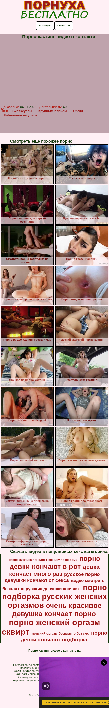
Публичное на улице (20, 115)
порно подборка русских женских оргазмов (54, 596)
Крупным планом (52, 111)
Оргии (78, 111)
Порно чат (63, 25)
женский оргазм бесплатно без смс (60, 633)
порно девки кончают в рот (55, 562)
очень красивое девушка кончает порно (57, 610)
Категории (45, 25)
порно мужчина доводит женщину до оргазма (43, 560)
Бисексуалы (22, 111)
